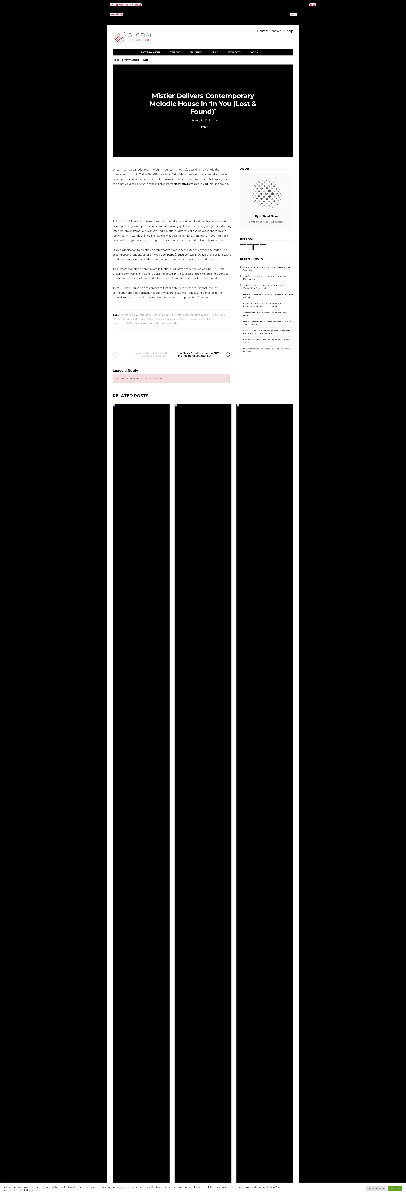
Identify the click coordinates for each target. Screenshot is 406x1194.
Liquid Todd (145, 319)
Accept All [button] (395, 1188)
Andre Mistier (128, 314)
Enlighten (196, 52)
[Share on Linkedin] (189, 338)
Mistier (211, 319)
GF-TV (254, 52)
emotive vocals (199, 314)
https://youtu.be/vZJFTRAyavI (186, 254)
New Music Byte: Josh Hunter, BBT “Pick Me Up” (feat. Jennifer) (198, 354)
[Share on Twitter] (163, 338)
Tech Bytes (235, 52)
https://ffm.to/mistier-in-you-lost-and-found (200, 183)
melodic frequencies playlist (170, 319)
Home (262, 31)
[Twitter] (249, 30)
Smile (215, 52)
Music (204, 126)
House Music (217, 314)
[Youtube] (254, 30)
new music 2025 (123, 323)
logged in (135, 378)
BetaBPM (144, 314)
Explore (175, 52)
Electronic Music (179, 314)
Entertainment (150, 52)
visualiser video (170, 323)
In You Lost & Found (125, 319)
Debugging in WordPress (359, 4)
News (276, 31)
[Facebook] (244, 30)
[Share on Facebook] (154, 338)
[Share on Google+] (172, 338)
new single (141, 323)
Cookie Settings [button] (376, 1188)
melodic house (196, 319)
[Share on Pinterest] (180, 338)
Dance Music (160, 314)
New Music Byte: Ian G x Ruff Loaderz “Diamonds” (150, 354)
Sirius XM (154, 323)
